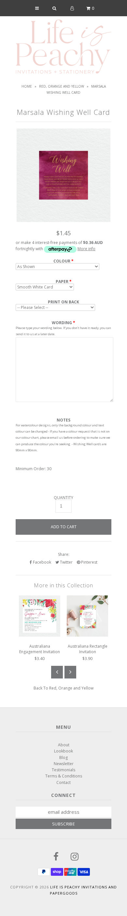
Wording (62, 323)
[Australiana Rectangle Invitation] (87, 635)
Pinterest (88, 562)
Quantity (63, 498)
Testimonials (63, 770)
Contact (63, 782)
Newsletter (64, 763)
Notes (63, 420)
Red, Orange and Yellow (61, 86)
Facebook (41, 562)
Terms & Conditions (63, 776)
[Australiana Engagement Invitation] (39, 635)
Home (26, 86)
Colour (61, 261)
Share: (63, 554)
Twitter (66, 562)
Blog (63, 757)
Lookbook (63, 751)
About (63, 745)
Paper (62, 282)
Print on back (63, 302)
